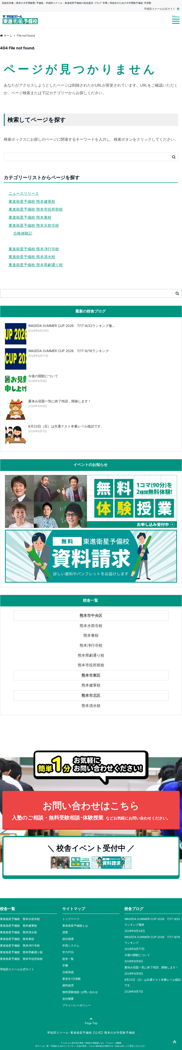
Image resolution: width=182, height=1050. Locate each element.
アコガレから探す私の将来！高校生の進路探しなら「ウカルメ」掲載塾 (91, 1043)
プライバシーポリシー (76, 1005)
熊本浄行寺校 (91, 645)
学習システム (70, 945)
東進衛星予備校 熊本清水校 (32, 256)
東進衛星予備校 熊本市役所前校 (36, 209)
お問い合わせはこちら (91, 810)
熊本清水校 (91, 705)
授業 (65, 932)
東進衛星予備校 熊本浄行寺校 (34, 248)
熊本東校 (91, 635)
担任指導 (68, 939)
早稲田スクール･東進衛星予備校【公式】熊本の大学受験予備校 (91, 1032)
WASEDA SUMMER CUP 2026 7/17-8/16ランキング (152, 939)
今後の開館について (137, 955)
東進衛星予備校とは (75, 925)
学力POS (68, 952)
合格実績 (68, 972)
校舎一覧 (68, 959)
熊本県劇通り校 (91, 655)
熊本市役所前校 (91, 665)
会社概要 (68, 998)
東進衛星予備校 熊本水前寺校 (34, 225)
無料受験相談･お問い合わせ (80, 992)
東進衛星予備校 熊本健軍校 (32, 201)
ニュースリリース (24, 193)
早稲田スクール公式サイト (160, 8)
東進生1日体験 (71, 978)
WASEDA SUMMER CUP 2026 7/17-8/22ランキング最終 (152, 921)
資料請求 (68, 985)
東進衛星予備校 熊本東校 (30, 217)
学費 (65, 965)
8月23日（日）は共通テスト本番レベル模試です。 (152, 982)
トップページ (70, 919)
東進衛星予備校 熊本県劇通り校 (36, 264)
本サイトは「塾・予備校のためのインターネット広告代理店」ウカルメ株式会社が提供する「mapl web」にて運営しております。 (91, 1046)
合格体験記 (22, 233)
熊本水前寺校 (91, 625)
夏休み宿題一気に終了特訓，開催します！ (151, 967)
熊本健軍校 (91, 685)
